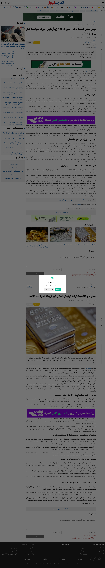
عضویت (58, 289)
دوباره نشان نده (49, 290)
